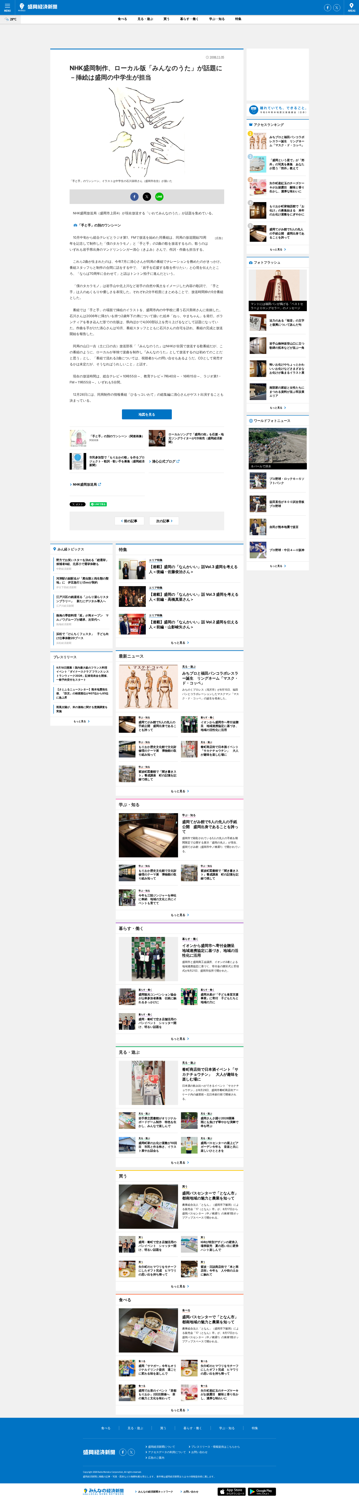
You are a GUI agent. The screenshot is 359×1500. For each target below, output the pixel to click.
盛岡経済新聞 (37, 7)
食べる (122, 19)
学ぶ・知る (217, 19)
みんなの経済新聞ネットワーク (103, 1492)
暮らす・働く (189, 19)
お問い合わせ (199, 1452)
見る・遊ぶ (145, 19)
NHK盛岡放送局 (85, 484)
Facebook (327, 7)
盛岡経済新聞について (161, 1446)
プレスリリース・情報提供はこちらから (215, 1446)
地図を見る (147, 414)
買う (167, 19)
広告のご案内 (156, 1457)
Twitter (336, 7)
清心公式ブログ (163, 461)
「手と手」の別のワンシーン (99, 225)
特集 (238, 19)
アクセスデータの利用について (167, 1452)
